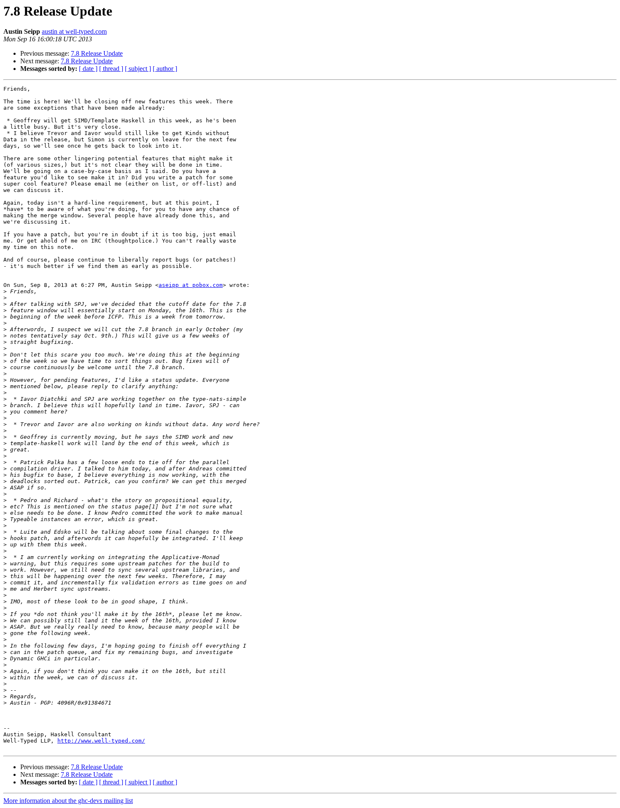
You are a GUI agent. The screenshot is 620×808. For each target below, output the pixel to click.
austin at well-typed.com (74, 31)
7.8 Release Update (97, 53)
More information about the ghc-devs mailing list (68, 800)
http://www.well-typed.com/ (101, 741)
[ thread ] (111, 68)
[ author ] (165, 68)
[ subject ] (138, 68)
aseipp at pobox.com (191, 285)
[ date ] (88, 68)
